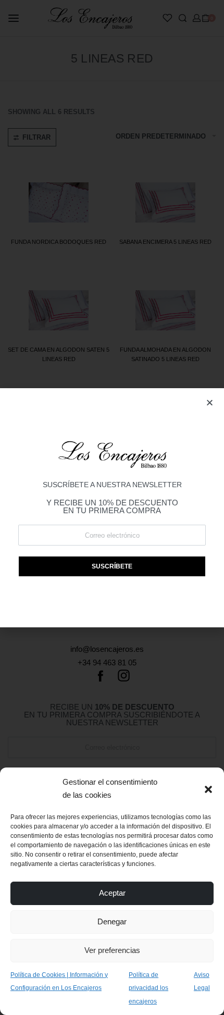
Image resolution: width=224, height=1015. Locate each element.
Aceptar (112, 892)
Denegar (112, 921)
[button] (208, 788)
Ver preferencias (112, 950)
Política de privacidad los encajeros (148, 988)
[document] (112, 507)
